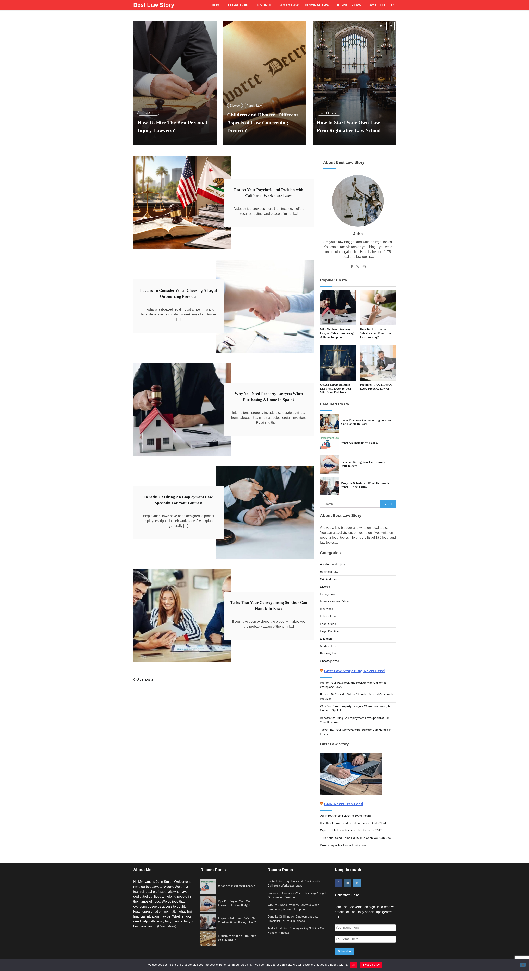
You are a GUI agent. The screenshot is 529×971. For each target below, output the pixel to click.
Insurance (326, 609)
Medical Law (328, 646)
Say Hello (376, 5)
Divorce (264, 5)
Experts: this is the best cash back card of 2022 (351, 830)
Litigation (326, 638)
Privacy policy (371, 964)
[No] (523, 965)
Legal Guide (239, 5)
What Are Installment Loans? (359, 443)
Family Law (288, 5)
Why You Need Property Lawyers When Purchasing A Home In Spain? (337, 333)
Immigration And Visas (334, 601)
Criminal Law (317, 5)
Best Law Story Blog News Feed (354, 671)
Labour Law (328, 616)
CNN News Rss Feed (343, 804)
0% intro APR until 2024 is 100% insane (346, 815)
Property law (328, 653)
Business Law (348, 5)
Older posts (144, 679)
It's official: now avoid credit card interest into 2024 (353, 823)
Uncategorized (329, 661)
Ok (354, 964)
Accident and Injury (332, 564)
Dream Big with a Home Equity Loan (343, 845)
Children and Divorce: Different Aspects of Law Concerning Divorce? (172, 122)
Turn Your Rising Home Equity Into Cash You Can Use (355, 837)
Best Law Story (153, 5)
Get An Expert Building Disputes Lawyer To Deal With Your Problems (335, 388)
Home (217, 5)
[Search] (393, 5)
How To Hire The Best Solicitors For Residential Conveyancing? (376, 333)
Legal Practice (239, 113)
